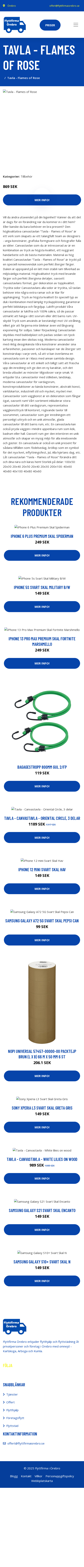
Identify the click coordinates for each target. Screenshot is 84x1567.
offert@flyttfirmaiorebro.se (64, 5)
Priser (50, 25)
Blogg (14, 1476)
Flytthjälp (12, 1410)
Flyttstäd (12, 1426)
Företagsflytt (15, 1418)
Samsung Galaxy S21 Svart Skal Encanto (42, 1210)
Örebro (11, 5)
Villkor (38, 1476)
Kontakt (26, 1476)
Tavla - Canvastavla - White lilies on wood (42, 1159)
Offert (10, 1402)
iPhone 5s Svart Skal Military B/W (42, 587)
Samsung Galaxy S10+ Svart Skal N (42, 1261)
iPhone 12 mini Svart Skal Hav (42, 869)
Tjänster (12, 1394)
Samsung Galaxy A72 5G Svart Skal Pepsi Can (42, 920)
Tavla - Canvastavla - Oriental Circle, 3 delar (42, 818)
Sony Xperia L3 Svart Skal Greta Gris (42, 1107)
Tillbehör (26, 176)
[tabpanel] (42, 128)
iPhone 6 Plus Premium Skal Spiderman (42, 536)
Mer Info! (42, 555)
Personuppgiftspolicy (60, 1476)
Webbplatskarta (42, 1481)
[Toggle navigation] (76, 24)
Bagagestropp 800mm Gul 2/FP (42, 766)
